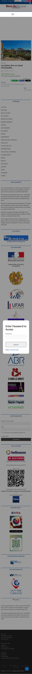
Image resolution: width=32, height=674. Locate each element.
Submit (16, 345)
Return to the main (12, 350)
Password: (9, 333)
